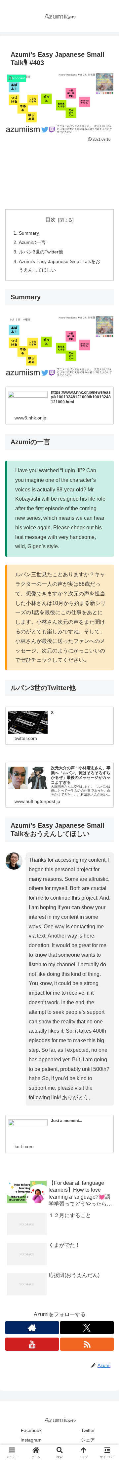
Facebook (31, 1430)
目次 (50, 219)
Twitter (88, 1430)
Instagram (31, 1440)
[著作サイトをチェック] (32, 1327)
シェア (88, 1440)
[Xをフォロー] (87, 1327)
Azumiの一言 (32, 242)
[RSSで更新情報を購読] (87, 1344)
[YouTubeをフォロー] (32, 1344)
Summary (29, 233)
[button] (106, 1042)
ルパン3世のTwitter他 (41, 251)
